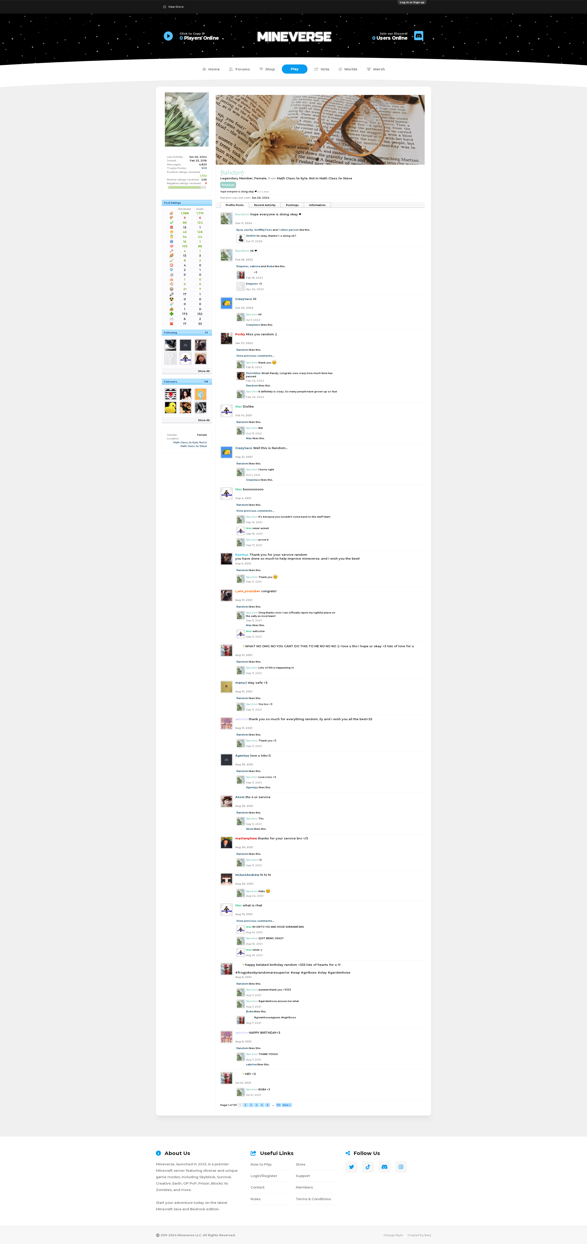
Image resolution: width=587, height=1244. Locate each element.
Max (249, 438)
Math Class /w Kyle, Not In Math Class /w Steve (314, 178)
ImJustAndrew (247, 875)
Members (304, 1187)
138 (206, 381)
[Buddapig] (171, 407)
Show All (204, 371)
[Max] (186, 358)
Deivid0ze (253, 373)
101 (278, 1105)
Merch (379, 69)
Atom (240, 797)
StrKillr (251, 235)
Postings (292, 205)
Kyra (239, 229)
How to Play (261, 1164)
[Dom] (171, 345)
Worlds (350, 69)
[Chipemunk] (186, 394)
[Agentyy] (186, 345)
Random (242, 349)
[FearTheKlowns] (171, 394)
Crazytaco (243, 299)
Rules (255, 1199)
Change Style (393, 1235)
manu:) (241, 682)
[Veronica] (201, 358)
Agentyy (242, 755)
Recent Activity (265, 205)
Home (214, 69)
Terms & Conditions (313, 1199)
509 (204, 168)
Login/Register (264, 1176)
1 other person (288, 229)
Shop (270, 69)
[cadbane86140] (186, 407)
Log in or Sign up (412, 2)
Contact (258, 1187)
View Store (175, 7)
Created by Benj (419, 1235)
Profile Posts (235, 205)
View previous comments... (255, 355)
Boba (270, 266)
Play (295, 69)
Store (300, 1164)
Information (317, 205)
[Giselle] (201, 407)
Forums (242, 69)
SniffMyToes (263, 229)
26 (206, 332)
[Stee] (171, 358)
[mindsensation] (201, 394)
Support (303, 1176)
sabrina (255, 266)
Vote (325, 69)
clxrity (248, 229)
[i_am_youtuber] (201, 345)
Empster (242, 266)
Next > (287, 1105)
